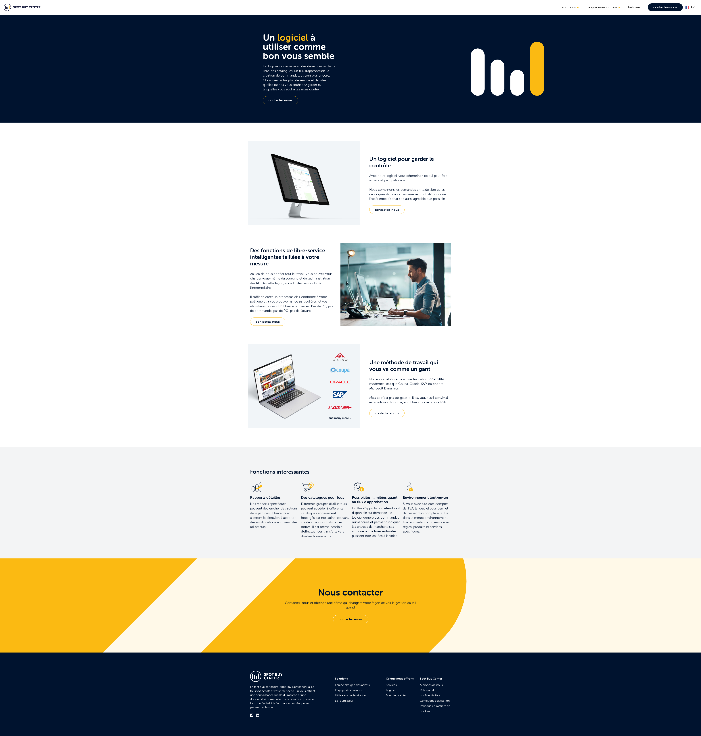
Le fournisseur (344, 700)
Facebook (251, 715)
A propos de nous (431, 685)
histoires (634, 7)
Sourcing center (396, 695)
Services (391, 685)
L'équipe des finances (348, 690)
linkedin (257, 715)
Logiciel (391, 690)
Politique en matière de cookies (435, 708)
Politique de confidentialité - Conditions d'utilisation (435, 695)
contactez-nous (665, 7)
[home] (22, 7)
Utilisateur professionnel (350, 695)
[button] (570, 7)
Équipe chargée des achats (352, 685)
